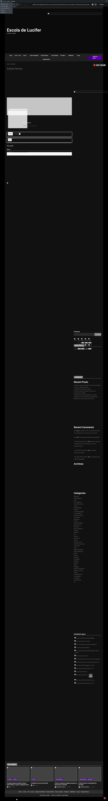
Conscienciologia (79, 511)
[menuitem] (1, 1)
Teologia (76, 578)
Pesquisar (77, 331)
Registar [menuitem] (13, 1)
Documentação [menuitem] (4, 6)
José (75, 431)
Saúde (75, 572)
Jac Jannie (77, 538)
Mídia (75, 553)
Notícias (76, 557)
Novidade (76, 559)
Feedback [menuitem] (3, 12)
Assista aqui (95, 57)
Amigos (17, 134)
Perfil (10, 134)
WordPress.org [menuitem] (4, 4)
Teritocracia (77, 580)
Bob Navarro (78, 502)
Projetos (62, 55)
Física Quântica (78, 529)
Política (76, 563)
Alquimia (76, 496)
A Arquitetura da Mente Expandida (89, 437)
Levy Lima (77, 546)
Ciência (76, 510)
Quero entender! (34, 55)
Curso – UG (18, 55)
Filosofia (76, 527)
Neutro (76, 555)
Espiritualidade (78, 523)
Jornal (75, 540)
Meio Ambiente (78, 551)
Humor (76, 536)
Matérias (71, 55)
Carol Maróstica (78, 504)
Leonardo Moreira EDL (81, 441)
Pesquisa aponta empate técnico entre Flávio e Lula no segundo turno (87, 444)
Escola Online (44, 55)
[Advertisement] (73, 31)
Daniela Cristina (78, 515)
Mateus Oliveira (78, 549)
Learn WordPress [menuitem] (5, 8)
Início (10, 55)
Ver (10, 140)
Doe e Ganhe (55, 55)
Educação (76, 519)
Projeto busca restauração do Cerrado (85, 395)
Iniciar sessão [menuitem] (6, 1)
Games (76, 530)
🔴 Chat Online (99, 65)
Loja (75, 548)
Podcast (76, 561)
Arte (75, 500)
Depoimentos (46, 59)
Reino (75, 565)
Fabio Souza (77, 525)
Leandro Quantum (79, 544)
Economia (77, 517)
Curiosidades (78, 513)
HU (75, 534)
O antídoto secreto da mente (82, 389)
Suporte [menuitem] (3, 10)
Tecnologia (77, 576)
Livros (24, 55)
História (76, 532)
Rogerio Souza (78, 570)
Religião (76, 567)
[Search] (86, 57)
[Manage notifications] (104, 798)
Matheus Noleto (61, 787)
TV (75, 582)
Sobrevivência (78, 574)
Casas (75, 506)
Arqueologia (77, 498)
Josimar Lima (78, 542)
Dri (10, 787)
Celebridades (78, 508)
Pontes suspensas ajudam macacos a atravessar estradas (66, 774)
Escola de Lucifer (24, 30)
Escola (76, 521)
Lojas (78, 55)
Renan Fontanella (79, 568)
